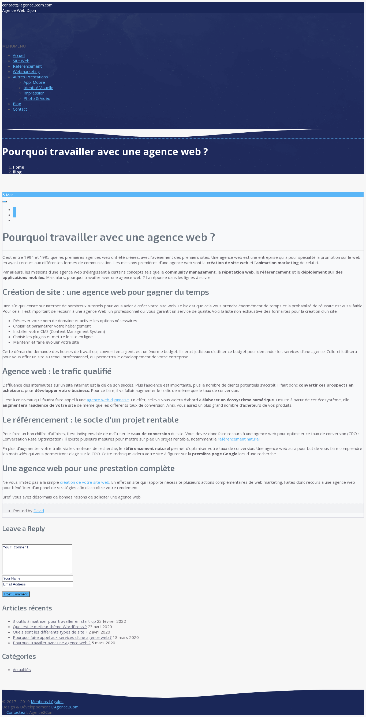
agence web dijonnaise (108, 399)
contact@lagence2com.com (27, 5)
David (38, 510)
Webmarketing (26, 71)
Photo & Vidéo (37, 98)
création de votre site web (84, 482)
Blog (17, 103)
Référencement (27, 66)
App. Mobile (34, 82)
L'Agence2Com (65, 706)
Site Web (21, 60)
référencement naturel (239, 439)
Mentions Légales (47, 701)
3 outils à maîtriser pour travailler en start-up (54, 621)
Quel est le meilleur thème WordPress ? (50, 626)
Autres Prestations (30, 76)
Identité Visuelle (38, 87)
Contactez (15, 712)
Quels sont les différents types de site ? (50, 632)
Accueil (19, 55)
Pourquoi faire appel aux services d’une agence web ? (62, 637)
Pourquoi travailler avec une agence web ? (52, 642)
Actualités (22, 669)
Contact (20, 109)
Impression (34, 93)
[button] (14, 46)
